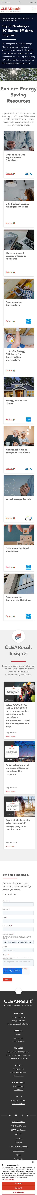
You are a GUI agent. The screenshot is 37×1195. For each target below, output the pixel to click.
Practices (18, 1014)
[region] (18, 1177)
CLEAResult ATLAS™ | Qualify (18, 1052)
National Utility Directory (18, 1147)
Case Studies (18, 1076)
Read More (10, 736)
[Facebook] (27, 1116)
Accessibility (18, 1159)
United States (18, 1083)
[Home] (11, 9)
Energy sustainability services (18, 1024)
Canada (7, 2)
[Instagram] (22, 1116)
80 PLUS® (18, 1134)
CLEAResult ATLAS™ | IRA (18, 1059)
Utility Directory (12, 18)
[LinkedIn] (10, 1116)
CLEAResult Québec (18, 1130)
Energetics (18, 1138)
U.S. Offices (18, 1090)
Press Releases (18, 1069)
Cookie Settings (18, 1192)
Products (18, 1048)
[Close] (33, 1162)
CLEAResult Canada (18, 1126)
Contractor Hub (18, 1151)
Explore (9, 174)
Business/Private (18, 1041)
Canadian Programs (18, 1100)
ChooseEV (18, 1143)
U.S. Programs (18, 1086)
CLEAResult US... (18, 1122)
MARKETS (18, 1031)
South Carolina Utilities (26, 18)
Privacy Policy (9, 1179)
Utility (18, 1035)
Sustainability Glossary (18, 1072)
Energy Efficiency (18, 1017)
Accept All (18, 1183)
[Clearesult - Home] (18, 1002)
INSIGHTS (18, 1065)
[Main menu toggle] (34, 9)
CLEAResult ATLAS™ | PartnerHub (18, 1055)
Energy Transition (18, 1021)
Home (3, 18)
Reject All (18, 1188)
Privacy (18, 1155)
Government (18, 1038)
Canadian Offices (18, 1104)
